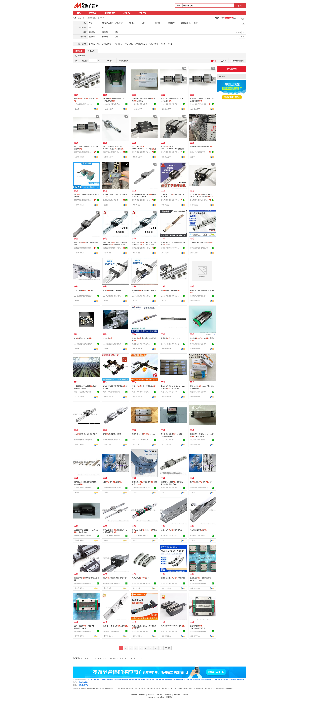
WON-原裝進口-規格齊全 (113, 290)
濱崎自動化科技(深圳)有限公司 (83, 440)
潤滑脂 (163, 44)
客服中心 (151, 695)
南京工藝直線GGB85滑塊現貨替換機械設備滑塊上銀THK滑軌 (115, 243)
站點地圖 (159, 695)
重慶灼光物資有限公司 (197, 152)
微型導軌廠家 (216, 679)
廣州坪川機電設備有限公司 (170, 344)
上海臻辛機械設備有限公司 (83, 104)
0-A (82, 658)
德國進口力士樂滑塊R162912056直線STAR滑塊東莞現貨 (202, 435)
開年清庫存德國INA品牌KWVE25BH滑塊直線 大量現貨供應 (173, 387)
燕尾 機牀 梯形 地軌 (201, 482)
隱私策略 (168, 695)
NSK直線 (107, 338)
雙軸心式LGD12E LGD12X (171, 338)
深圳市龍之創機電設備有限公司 (112, 631)
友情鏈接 (185, 695)
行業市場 (142, 12)
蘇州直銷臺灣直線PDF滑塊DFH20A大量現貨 (171, 435)
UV (131, 658)
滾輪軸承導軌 (83, 682)
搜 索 (240, 5)
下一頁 (167, 648)
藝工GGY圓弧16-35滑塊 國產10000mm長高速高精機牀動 (201, 195)
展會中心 (126, 12)
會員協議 (177, 695)
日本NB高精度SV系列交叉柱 (201, 242)
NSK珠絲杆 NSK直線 (83, 338)
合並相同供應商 (238, 61)
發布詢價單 (232, 68)
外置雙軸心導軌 (94, 44)
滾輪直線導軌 (153, 44)
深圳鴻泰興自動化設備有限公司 (141, 440)
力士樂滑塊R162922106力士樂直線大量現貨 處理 (86, 531)
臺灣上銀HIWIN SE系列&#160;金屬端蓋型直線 (115, 531)
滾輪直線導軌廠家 (135, 679)
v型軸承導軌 (128, 44)
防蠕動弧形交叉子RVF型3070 (173, 578)
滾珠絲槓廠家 (206, 679)
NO (114, 658)
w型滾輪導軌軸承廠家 (121, 679)
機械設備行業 (110, 12)
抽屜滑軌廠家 (197, 679)
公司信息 (91, 51)
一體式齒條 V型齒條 (83, 290)
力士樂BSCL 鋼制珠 (198, 530)
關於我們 (134, 695)
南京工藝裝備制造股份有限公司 (170, 104)
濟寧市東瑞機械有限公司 (198, 344)
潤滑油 (170, 44)
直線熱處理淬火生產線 (112, 434)
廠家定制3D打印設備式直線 (115, 626)
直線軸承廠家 (178, 679)
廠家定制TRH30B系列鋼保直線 (173, 626)
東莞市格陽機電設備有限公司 (83, 583)
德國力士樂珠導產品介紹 (171, 530)
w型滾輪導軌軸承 (141, 44)
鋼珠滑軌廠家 (188, 679)
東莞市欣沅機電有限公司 (111, 104)
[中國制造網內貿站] (86, 5)
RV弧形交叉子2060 (140, 578)
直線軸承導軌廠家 (147, 679)
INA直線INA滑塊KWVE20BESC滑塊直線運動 (115, 100)
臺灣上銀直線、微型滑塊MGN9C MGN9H (84, 627)
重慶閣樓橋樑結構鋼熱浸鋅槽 (201, 147)
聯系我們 (142, 695)
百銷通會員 (81, 56)
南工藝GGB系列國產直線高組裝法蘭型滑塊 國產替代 (144, 195)
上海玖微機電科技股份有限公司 (112, 296)
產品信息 (78, 51)
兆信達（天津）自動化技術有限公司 (83, 488)
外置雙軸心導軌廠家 (106, 679)
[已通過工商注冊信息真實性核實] (98, 104)
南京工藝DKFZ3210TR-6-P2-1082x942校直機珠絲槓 (113, 148)
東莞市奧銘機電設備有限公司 (112, 392)
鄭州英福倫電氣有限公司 (111, 440)
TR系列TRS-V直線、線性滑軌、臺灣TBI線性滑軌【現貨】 (173, 483)
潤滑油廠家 (232, 679)
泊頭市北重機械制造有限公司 (83, 392)
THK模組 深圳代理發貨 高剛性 (85, 434)
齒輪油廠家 (240, 679)
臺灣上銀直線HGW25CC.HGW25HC (197, 627)
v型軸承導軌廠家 (93, 679)
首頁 (79, 12)
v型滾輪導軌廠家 (158, 679)
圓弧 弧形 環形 (112, 482)
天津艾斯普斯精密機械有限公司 (170, 488)
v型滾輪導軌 (118, 44)
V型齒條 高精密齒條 (170, 290)
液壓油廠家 (224, 679)
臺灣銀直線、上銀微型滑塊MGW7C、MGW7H (200, 579)
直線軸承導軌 (106, 44)
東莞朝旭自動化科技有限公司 (170, 248)
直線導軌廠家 (169, 679)
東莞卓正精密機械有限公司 (199, 248)
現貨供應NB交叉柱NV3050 (143, 434)
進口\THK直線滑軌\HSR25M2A (115, 578)
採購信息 (92, 12)
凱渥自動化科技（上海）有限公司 (170, 536)
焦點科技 (162, 697)
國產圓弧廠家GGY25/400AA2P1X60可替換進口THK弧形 (172, 149)
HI (101, 658)
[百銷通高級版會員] (182, 104)
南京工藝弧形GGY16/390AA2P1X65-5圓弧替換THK (144, 149)
